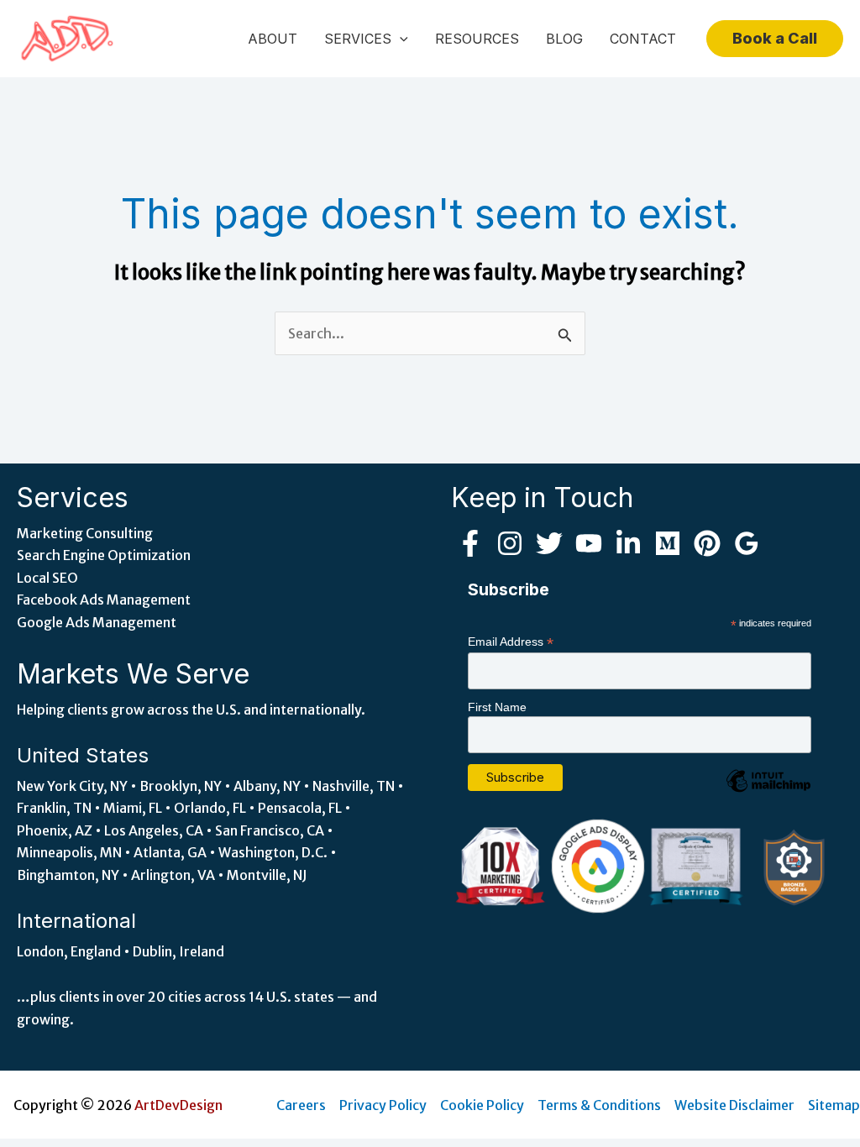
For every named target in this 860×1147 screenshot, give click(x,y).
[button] (399, 39)
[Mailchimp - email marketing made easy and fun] (768, 793)
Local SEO (47, 577)
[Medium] (667, 543)
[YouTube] (588, 543)
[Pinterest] (707, 543)
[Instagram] (509, 543)
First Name (497, 707)
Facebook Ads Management (104, 599)
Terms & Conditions (599, 1105)
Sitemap (834, 1105)
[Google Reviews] (746, 543)
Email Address (510, 642)
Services (357, 38)
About (272, 38)
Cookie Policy (482, 1105)
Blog (564, 38)
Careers (301, 1105)
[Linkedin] (628, 543)
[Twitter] (549, 543)
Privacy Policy (383, 1105)
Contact (643, 38)
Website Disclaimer (734, 1105)
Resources (477, 38)
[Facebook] (470, 543)
